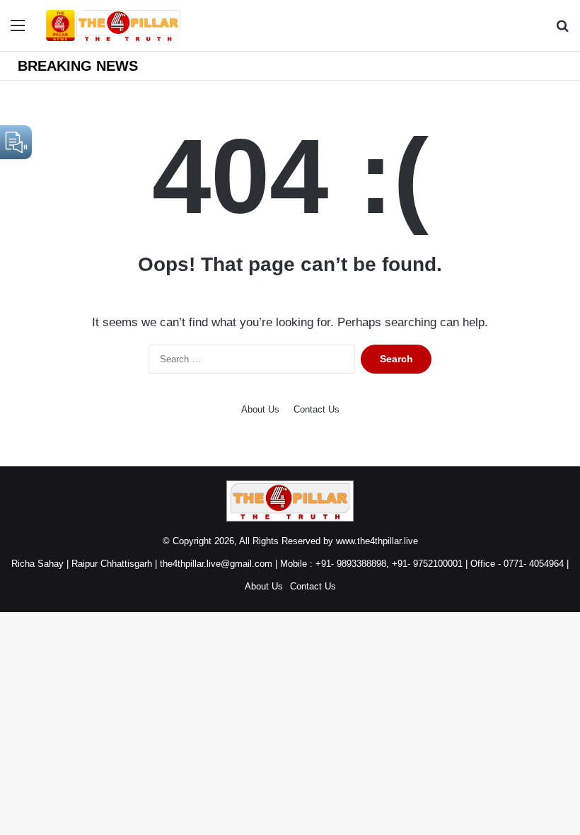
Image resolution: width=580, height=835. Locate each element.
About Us (260, 409)
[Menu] (18, 31)
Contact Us (317, 409)
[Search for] (562, 31)
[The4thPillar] (113, 25)
